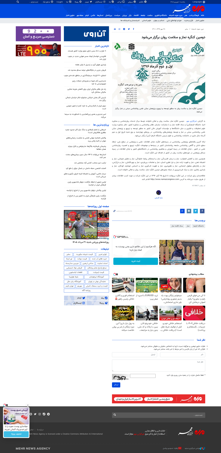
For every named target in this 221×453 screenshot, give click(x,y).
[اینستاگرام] (39, 414)
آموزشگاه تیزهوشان (96, 276)
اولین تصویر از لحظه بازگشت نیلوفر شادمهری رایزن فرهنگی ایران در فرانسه (87, 183)
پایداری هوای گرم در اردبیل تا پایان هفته (90, 64)
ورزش (124, 15)
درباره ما (40, 429)
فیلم (87, 15)
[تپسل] (114, 236)
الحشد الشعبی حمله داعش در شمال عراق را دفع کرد (86, 168)
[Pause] (162, 262)
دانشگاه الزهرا (198, 226)
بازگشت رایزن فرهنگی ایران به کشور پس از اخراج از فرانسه (86, 197)
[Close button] (27, 405)
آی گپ (119, 2)
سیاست (117, 15)
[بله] (44, 414)
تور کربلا (69, 258)
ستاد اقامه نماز (177, 226)
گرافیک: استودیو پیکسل (171, 448)
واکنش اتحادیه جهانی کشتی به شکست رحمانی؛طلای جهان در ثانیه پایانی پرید (86, 139)
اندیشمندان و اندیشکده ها (130, 20)
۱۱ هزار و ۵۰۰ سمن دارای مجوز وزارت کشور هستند (87, 51)
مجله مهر (80, 15)
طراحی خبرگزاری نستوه (192, 448)
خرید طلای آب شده (99, 258)
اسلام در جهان (158, 20)
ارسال (116, 384)
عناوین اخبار (200, 20)
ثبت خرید (135, 261)
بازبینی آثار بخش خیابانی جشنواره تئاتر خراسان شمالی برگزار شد (86, 99)
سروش (130, 2)
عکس (93, 15)
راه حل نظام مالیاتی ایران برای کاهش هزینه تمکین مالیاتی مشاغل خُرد (86, 91)
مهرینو (79, 286)
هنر (185, 15)
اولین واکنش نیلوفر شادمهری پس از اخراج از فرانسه (86, 190)
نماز (188, 226)
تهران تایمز (70, 286)
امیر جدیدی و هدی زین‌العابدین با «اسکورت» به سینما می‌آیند (85, 116)
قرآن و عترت (188, 20)
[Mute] (166, 262)
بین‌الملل (108, 15)
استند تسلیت (102, 263)
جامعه (143, 15)
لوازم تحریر (102, 254)
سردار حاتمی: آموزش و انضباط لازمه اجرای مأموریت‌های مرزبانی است (85, 175)
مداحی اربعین (88, 263)
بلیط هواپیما (73, 276)
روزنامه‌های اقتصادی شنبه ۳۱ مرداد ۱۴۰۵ (86, 242)
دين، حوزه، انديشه (175, 15)
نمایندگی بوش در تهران (97, 281)
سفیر (68, 254)
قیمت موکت (82, 258)
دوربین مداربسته (72, 263)
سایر (186, 29)
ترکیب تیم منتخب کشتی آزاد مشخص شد (90, 162)
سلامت (150, 15)
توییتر (87, 2)
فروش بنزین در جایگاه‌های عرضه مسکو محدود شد (87, 70)
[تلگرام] (48, 414)
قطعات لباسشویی (75, 272)
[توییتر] (35, 414)
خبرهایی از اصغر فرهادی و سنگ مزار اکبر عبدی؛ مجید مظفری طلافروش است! (85, 131)
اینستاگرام (99, 2)
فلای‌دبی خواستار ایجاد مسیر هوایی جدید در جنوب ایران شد (87, 58)
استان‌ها (100, 15)
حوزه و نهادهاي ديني (174, 20)
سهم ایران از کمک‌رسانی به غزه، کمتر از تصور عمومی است (86, 107)
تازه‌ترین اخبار (102, 46)
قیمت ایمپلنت (98, 272)
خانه (202, 15)
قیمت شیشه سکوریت (84, 254)
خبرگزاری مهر (192, 121)
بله (110, 2)
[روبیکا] (31, 414)
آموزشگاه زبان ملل (74, 281)
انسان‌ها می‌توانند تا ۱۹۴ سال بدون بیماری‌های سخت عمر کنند (86, 156)
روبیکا (77, 2)
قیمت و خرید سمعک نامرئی (96, 286)
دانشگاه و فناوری (161, 15)
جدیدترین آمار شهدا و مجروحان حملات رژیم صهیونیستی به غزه (89, 82)
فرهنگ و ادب (194, 15)
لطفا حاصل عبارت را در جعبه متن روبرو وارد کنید (186, 375)
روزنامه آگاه (86, 290)
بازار (130, 15)
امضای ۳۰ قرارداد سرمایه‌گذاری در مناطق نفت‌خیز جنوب (85, 75)
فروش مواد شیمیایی (74, 267)
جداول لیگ (47, 2)
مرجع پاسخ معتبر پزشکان (97, 267)
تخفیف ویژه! (16, 434)
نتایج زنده (60, 2)
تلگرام (141, 2)
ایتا (67, 2)
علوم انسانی (146, 20)
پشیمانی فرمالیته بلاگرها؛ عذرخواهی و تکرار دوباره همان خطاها (87, 148)
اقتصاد (136, 15)
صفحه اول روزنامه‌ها (98, 206)
